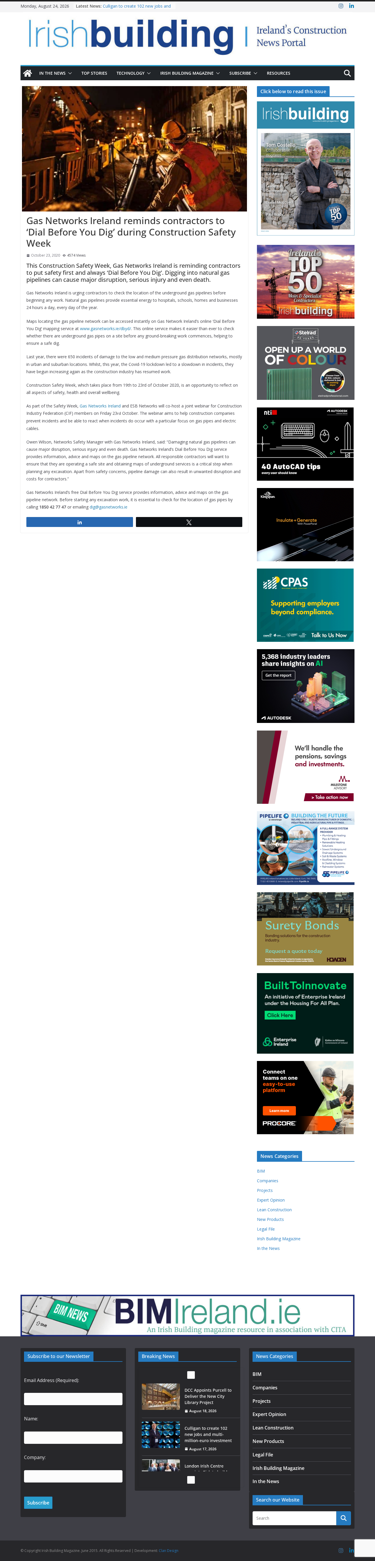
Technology (130, 73)
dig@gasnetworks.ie (108, 507)
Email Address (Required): (51, 1380)
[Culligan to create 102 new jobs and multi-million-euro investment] (161, 1435)
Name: (31, 1418)
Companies (267, 1180)
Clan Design (168, 1550)
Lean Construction (274, 1209)
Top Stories (94, 73)
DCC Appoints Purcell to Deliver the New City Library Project (208, 1396)
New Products (270, 1219)
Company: (35, 1457)
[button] (69, 73)
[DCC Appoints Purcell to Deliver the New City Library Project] (161, 1396)
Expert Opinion (271, 1200)
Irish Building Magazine (187, 73)
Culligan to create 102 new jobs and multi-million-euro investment (137, 9)
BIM (261, 1171)
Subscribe (240, 73)
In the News (52, 73)
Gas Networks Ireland (100, 406)
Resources (278, 73)
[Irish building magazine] (187, 34)
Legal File (266, 1229)
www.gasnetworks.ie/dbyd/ (105, 328)
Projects (265, 1190)
